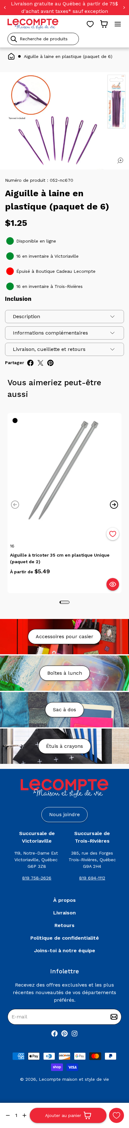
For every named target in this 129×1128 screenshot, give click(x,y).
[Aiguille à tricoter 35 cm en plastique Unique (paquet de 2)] (64, 470)
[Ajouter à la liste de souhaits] (112, 534)
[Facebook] (54, 1033)
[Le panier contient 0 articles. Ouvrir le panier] (104, 24)
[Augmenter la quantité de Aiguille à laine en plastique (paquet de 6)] (24, 1115)
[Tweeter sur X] (40, 363)
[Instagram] (74, 1033)
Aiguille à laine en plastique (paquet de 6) (68, 56)
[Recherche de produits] (64, 39)
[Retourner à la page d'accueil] (64, 788)
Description (26, 316)
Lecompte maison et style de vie (74, 1079)
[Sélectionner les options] (112, 584)
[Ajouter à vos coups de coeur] (116, 1115)
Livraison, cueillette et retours (49, 349)
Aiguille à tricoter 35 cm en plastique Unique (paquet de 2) (60, 558)
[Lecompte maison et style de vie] (33, 24)
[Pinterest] (64, 1033)
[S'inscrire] (114, 1017)
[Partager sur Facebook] (30, 363)
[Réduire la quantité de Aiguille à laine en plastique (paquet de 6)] (8, 1115)
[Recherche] (14, 39)
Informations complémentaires (50, 333)
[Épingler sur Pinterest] (50, 363)
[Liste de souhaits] (90, 24)
